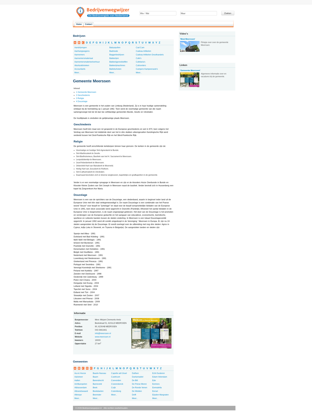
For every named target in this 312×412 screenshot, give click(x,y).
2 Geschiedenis (83, 95)
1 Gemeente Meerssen (86, 92)
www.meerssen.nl (102, 337)
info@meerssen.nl (103, 333)
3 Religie (80, 98)
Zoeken (227, 13)
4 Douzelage (81, 101)
